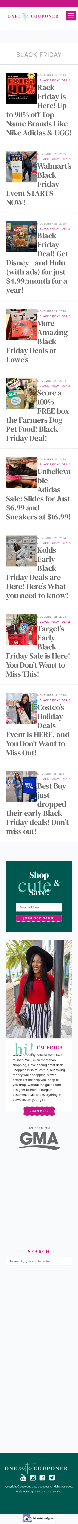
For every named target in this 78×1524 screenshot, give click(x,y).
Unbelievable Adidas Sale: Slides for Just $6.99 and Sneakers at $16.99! (38, 494)
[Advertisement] (39, 1201)
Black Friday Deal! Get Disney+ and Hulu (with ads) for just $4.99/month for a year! (37, 262)
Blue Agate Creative (49, 1491)
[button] (71, 15)
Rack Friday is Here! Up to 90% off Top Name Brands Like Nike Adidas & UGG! (39, 110)
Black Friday (50, 80)
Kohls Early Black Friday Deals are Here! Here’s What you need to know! (37, 573)
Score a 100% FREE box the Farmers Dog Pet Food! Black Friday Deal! (37, 415)
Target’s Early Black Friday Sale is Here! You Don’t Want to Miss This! (38, 651)
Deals (66, 80)
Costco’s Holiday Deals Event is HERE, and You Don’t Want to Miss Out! (37, 730)
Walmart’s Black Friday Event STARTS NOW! (39, 184)
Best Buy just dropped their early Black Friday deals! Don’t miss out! (37, 808)
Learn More (39, 1111)
